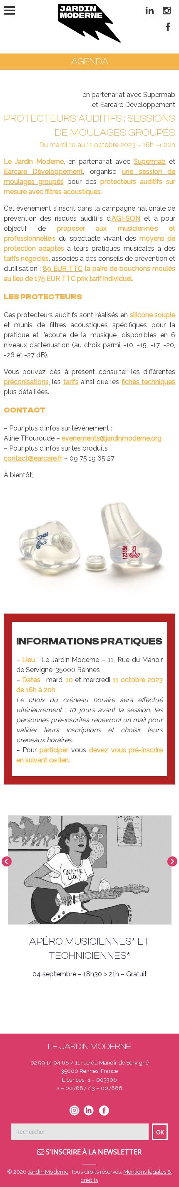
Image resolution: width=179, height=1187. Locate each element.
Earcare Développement (43, 172)
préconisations (26, 382)
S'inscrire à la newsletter (93, 1151)
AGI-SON (126, 218)
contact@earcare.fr (33, 458)
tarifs (71, 382)
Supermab (150, 162)
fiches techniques (149, 382)
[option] (90, 544)
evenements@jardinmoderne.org (112, 438)
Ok (160, 1132)
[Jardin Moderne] (89, 23)
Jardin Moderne (48, 1171)
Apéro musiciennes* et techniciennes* (89, 948)
